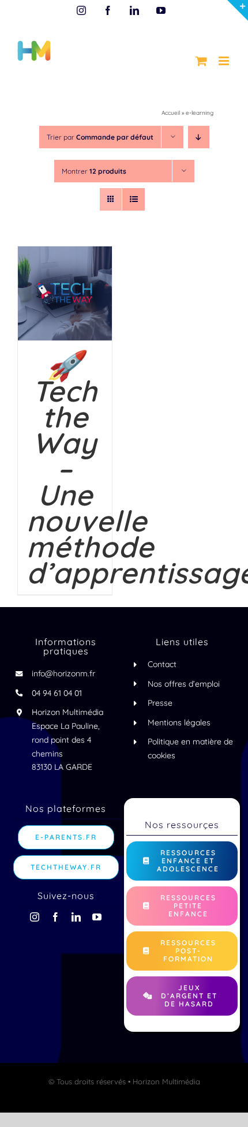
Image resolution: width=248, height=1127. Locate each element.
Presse (160, 703)
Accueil (170, 113)
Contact (162, 664)
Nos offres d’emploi (184, 684)
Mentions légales (179, 722)
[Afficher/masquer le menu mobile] (225, 61)
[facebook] (55, 917)
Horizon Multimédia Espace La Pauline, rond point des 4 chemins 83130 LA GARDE (67, 739)
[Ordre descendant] (198, 137)
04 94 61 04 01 (57, 693)
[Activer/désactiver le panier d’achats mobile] (201, 61)
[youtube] (97, 917)
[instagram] (34, 917)
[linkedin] (76, 917)
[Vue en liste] (133, 199)
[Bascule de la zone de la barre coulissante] (237, 10)
